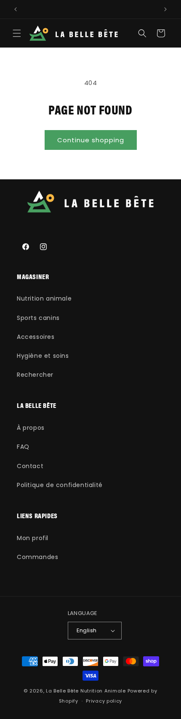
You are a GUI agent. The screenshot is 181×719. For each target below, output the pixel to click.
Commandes (37, 557)
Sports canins (38, 318)
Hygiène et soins (43, 356)
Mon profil (32, 538)
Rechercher (35, 374)
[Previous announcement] (15, 9)
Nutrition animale (44, 298)
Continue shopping (90, 140)
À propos (31, 427)
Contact (30, 466)
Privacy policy (104, 701)
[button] (17, 33)
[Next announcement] (165, 9)
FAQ (23, 446)
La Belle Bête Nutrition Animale (86, 690)
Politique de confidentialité (60, 485)
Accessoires (36, 337)
